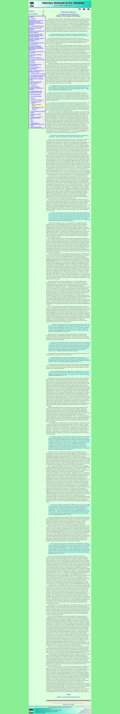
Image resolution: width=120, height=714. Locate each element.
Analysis (33, 98)
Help (59, 707)
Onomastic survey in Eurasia (38, 73)
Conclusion (34, 109)
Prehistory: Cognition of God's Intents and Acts (38, 108)
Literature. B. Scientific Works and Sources (35, 82)
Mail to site (31, 11)
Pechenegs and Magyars (35, 57)
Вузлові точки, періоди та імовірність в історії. (36, 117)
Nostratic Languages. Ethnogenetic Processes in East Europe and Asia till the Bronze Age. (36, 47)
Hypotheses (34, 84)
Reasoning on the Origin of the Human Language (36, 31)
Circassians (32, 62)
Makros (32, 121)
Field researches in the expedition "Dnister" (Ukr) (35, 92)
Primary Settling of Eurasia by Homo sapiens (36, 43)
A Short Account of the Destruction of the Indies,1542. (69, 220)
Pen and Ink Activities (36, 96)
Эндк (31, 119)
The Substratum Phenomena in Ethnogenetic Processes (37, 76)
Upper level (65, 704)
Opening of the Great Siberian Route (35, 68)
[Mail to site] (43, 12)
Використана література (36, 127)
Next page (71, 704)
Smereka (43, 712)
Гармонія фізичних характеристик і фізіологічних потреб (37, 124)
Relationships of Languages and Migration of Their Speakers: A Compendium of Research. (36, 22)
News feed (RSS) (33, 13)
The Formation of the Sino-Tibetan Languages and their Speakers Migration (36, 35)
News (32, 16)
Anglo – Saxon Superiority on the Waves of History (36, 71)
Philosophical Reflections (37, 99)
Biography (33, 18)
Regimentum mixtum (36, 94)
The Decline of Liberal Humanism (68, 14)
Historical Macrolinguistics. (37, 26)
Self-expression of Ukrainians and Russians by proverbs (36, 88)
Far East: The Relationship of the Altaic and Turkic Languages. (36, 39)
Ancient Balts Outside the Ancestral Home (35, 65)
